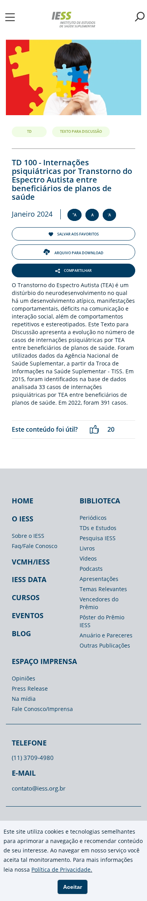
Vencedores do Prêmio (99, 603)
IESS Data (29, 579)
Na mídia (24, 698)
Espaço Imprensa (44, 661)
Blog (21, 633)
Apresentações (99, 579)
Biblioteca (100, 500)
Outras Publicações (105, 645)
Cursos (26, 597)
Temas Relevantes (103, 589)
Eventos (28, 615)
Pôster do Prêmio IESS (102, 621)
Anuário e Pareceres (106, 635)
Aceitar (72, 887)
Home (22, 500)
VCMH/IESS (31, 561)
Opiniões (23, 678)
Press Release (30, 688)
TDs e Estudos (98, 528)
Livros (87, 548)
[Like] (94, 429)
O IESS (22, 518)
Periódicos (93, 517)
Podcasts (91, 568)
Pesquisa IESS (98, 538)
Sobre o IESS (28, 535)
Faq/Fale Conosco (34, 546)
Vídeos (88, 558)
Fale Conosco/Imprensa (42, 709)
